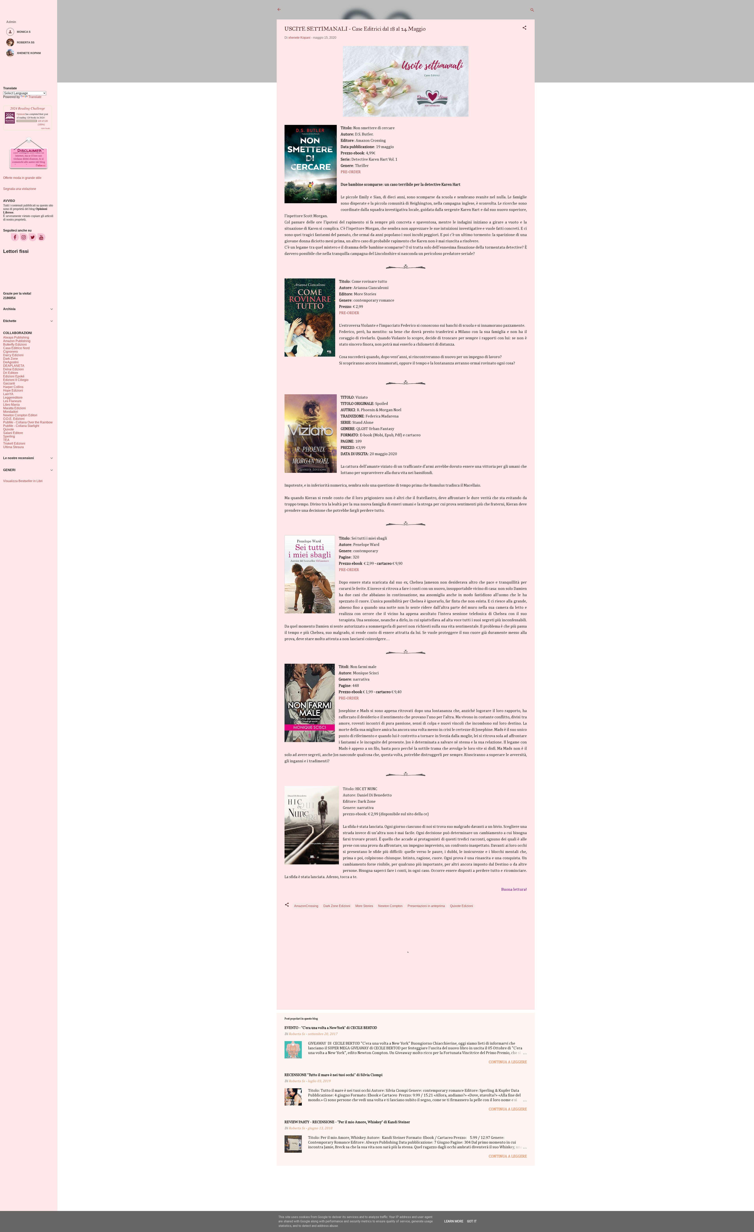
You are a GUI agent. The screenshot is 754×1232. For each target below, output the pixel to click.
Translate (34, 97)
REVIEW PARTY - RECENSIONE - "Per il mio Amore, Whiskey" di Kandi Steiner (347, 1122)
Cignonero (10, 351)
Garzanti (9, 383)
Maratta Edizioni (14, 408)
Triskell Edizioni (14, 443)
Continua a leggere (508, 1062)
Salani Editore (13, 433)
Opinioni (21, 113)
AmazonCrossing (306, 906)
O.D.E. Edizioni (14, 418)
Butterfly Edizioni (15, 344)
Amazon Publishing (16, 341)
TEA (6, 440)
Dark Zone (10, 358)
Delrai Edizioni (13, 369)
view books (45, 128)
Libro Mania (11, 404)
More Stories (364, 906)
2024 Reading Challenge (27, 108)
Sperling (9, 436)
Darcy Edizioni (13, 355)
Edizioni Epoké (13, 376)
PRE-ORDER (351, 172)
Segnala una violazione (19, 188)
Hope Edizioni (13, 390)
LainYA (8, 394)
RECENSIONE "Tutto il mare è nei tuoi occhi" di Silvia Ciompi (333, 1075)
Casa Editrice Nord (16, 348)
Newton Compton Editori (20, 415)
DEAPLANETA (13, 365)
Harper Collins (13, 387)
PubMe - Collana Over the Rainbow (28, 422)
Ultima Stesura (13, 447)
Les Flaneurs (12, 401)
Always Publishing (16, 337)
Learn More (453, 1221)
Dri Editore (10, 372)
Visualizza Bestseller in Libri (23, 481)
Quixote (8, 429)
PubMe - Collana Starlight (21, 425)
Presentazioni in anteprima (426, 906)
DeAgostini (11, 362)
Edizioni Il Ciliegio (15, 380)
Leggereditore (13, 397)
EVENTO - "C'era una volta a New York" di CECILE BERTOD (331, 1028)
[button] (524, 28)
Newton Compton (390, 906)
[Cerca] (532, 11)
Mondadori (10, 411)
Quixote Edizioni (461, 906)
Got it (472, 1221)
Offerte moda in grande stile (22, 177)
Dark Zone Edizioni (336, 906)
